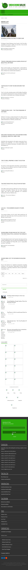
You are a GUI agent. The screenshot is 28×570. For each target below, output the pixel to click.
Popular (5, 292)
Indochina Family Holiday (6, 489)
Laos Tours (3, 519)
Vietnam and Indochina (5, 479)
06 (19, 273)
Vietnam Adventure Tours (7, 544)
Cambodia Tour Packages (6, 531)
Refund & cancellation (5, 501)
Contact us (4, 14)
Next (23, 273)
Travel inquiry (10, 14)
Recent (4, 289)
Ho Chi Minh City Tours (6, 546)
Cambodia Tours (4, 524)
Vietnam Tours (4, 514)
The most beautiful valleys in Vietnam (13, 183)
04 (12, 273)
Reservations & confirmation (7, 506)
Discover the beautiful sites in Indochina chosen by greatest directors (14, 135)
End (3, 276)
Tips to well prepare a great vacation (13, 160)
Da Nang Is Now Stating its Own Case (12, 38)
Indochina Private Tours (6, 494)
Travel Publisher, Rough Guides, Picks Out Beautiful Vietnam (17, 302)
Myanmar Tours (4, 516)
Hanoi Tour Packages (6, 549)
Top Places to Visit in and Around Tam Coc (17, 312)
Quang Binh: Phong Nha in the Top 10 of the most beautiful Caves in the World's (14, 233)
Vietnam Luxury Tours (6, 539)
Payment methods (5, 504)
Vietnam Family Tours (6, 542)
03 (9, 273)
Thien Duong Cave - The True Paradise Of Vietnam (17, 321)
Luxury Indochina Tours (5, 491)
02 (6, 273)
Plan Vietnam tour (4, 476)
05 (15, 273)
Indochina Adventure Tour (6, 487)
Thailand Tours (4, 521)
